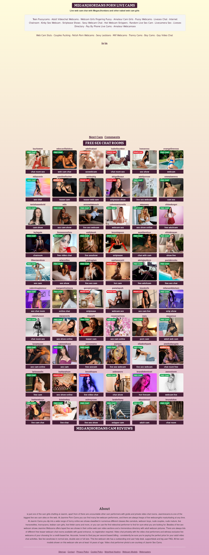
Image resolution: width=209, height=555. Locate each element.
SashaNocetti (117, 260)
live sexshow (91, 255)
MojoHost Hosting (113, 551)
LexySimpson (118, 232)
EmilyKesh (91, 232)
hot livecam (144, 394)
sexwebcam (91, 171)
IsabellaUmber (118, 148)
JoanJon (118, 343)
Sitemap (62, 551)
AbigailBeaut (118, 176)
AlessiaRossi (144, 399)
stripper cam (118, 422)
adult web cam (171, 338)
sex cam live (144, 311)
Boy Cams (149, 35)
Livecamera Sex (163, 22)
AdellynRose (144, 176)
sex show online (144, 227)
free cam (38, 394)
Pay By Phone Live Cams (99, 26)
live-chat (64, 422)
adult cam (144, 422)
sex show (144, 171)
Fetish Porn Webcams (83, 35)
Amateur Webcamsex (125, 26)
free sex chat (171, 283)
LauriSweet (38, 148)
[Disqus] (105, 468)
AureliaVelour (144, 232)
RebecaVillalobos (64, 148)
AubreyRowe (91, 399)
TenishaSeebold (37, 204)
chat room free (171, 366)
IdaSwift (91, 315)
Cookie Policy (97, 551)
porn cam (144, 338)
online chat (64, 311)
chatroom (38, 255)
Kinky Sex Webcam (51, 22)
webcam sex (118, 227)
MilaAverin (38, 176)
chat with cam (144, 255)
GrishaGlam (91, 260)
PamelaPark (117, 288)
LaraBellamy (117, 399)
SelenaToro (118, 371)
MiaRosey (144, 204)
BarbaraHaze (65, 371)
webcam (171, 171)
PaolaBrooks (171, 260)
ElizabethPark (144, 343)
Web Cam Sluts (44, 35)
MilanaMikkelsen (171, 288)
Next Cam (96, 137)
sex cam (38, 283)
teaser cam (64, 199)
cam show (38, 227)
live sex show (91, 422)
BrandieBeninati (144, 371)
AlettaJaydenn (144, 260)
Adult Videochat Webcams (65, 19)
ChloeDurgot (171, 204)
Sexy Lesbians (103, 35)
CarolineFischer (64, 176)
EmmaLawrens (171, 176)
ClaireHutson (38, 315)
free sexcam (91, 366)
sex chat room (38, 311)
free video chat (64, 255)
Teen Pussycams (41, 19)
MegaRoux (171, 315)
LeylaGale (38, 232)
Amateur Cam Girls (123, 19)
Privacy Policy (82, 551)
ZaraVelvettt (171, 371)
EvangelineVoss (171, 148)
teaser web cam (91, 199)
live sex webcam (144, 199)
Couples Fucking (62, 35)
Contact (71, 551)
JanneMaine (91, 343)
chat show (118, 394)
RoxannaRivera (118, 315)
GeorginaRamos (91, 288)
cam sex (171, 199)
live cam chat (37, 422)
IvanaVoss (144, 148)
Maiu (144, 315)
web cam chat (64, 171)
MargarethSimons (64, 288)
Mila (65, 204)
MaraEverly (64, 315)
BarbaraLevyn (38, 399)
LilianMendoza (38, 260)
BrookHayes (91, 371)
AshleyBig (91, 176)
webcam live (171, 394)
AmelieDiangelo (171, 343)
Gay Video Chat (165, 35)
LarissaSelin (37, 371)
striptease (118, 255)
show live (171, 255)
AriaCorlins (64, 260)
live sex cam (91, 283)
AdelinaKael (91, 148)
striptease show (118, 199)
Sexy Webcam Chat (92, 22)
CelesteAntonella (118, 204)
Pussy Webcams (143, 19)
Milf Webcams (120, 35)
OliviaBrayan (171, 232)
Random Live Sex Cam (141, 22)
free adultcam (171, 227)
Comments (112, 137)
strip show (171, 311)
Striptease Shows (71, 22)
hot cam (118, 283)
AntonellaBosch (91, 204)
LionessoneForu (64, 232)
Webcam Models (129, 551)
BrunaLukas (171, 399)
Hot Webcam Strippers (116, 22)
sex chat (38, 199)
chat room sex (38, 171)
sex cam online (117, 338)
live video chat (91, 394)
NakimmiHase (64, 343)
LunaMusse (38, 343)
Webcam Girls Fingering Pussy (96, 19)
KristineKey (64, 399)
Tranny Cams (135, 35)
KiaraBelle (144, 288)
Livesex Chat (160, 19)
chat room (171, 422)
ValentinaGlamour (37, 288)
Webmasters (145, 551)
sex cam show (64, 227)
